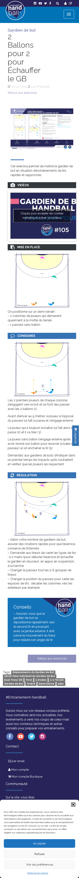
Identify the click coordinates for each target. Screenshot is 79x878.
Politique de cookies (37, 873)
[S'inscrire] (70, 3)
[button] (73, 804)
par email (18, 761)
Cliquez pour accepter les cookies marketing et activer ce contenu (42, 215)
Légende (75, 436)
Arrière (31, 684)
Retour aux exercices (22, 93)
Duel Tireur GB (13, 680)
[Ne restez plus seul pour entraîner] (15, 10)
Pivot (29, 680)
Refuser (39, 854)
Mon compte (20, 769)
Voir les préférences (39, 864)
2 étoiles (40, 680)
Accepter (39, 843)
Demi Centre (46, 684)
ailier (61, 684)
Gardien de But (13, 684)
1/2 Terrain (57, 680)
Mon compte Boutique (26, 776)
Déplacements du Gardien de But (33, 672)
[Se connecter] (65, 3)
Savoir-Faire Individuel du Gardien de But (29, 676)
